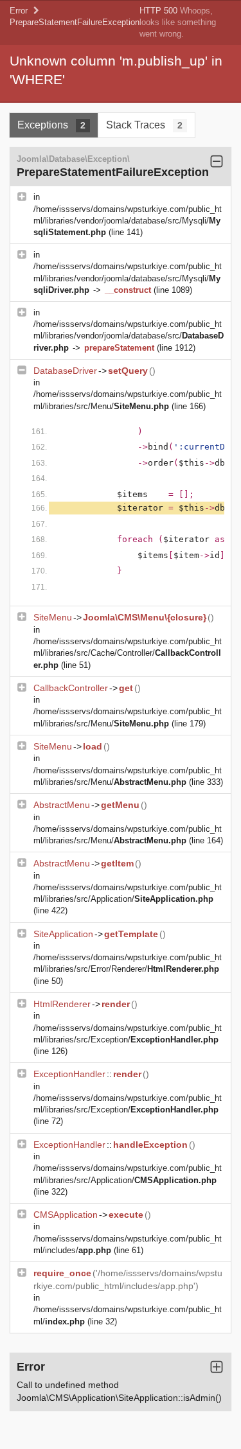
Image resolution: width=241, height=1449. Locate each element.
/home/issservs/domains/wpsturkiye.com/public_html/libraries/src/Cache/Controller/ (127, 653)
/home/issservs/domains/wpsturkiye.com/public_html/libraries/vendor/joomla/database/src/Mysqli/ (127, 220)
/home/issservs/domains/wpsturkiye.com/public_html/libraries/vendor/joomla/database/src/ (128, 335)
